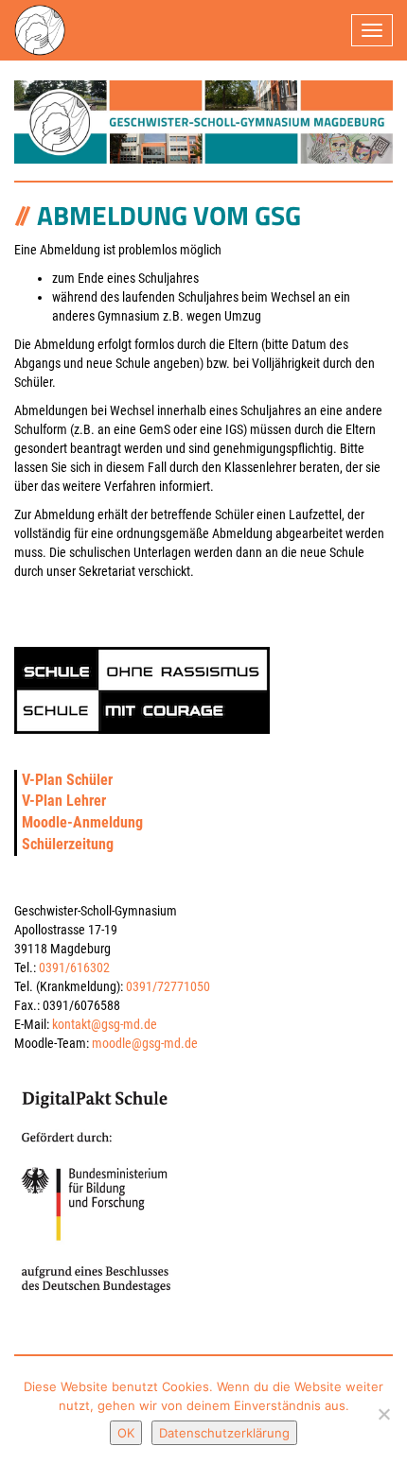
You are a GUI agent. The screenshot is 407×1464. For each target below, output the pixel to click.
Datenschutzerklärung (224, 1432)
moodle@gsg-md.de (145, 1043)
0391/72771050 (168, 986)
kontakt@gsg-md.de (104, 1024)
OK (125, 1432)
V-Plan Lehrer (64, 801)
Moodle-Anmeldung (82, 822)
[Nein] (383, 1413)
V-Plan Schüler (67, 780)
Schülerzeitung (68, 844)
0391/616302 (74, 967)
